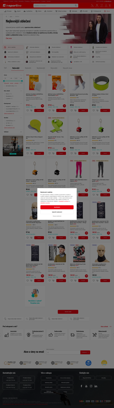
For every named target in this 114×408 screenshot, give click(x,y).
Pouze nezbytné (57, 216)
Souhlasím (57, 207)
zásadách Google (45, 203)
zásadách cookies (63, 201)
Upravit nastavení (57, 212)
